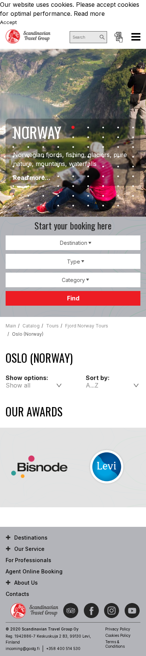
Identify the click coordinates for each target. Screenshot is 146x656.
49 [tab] (58, 176)
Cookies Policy (118, 635)
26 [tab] (118, 147)
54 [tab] (133, 176)
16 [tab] (103, 137)
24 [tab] (88, 147)
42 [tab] (88, 166)
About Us (26, 582)
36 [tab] (133, 157)
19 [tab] (13, 147)
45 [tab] (133, 166)
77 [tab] (88, 206)
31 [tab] (58, 157)
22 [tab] (58, 147)
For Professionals (28, 560)
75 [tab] (58, 206)
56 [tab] (28, 186)
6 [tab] (88, 127)
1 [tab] (13, 127)
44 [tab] (118, 166)
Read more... (32, 177)
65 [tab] (28, 196)
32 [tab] (73, 157)
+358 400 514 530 (63, 648)
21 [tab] (43, 147)
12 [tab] (43, 137)
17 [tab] (118, 137)
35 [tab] (118, 157)
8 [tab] (118, 127)
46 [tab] (13, 176)
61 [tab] (103, 186)
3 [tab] (43, 127)
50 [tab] (73, 176)
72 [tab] (133, 196)
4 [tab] (58, 127)
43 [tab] (103, 166)
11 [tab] (28, 137)
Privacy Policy (117, 629)
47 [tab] (28, 176)
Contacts (17, 594)
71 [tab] (118, 196)
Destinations (31, 537)
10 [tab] (13, 137)
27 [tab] (133, 147)
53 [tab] (118, 176)
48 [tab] (43, 176)
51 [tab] (88, 176)
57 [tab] (43, 186)
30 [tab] (43, 157)
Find (73, 298)
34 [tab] (103, 157)
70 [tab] (103, 196)
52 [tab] (103, 176)
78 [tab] (103, 206)
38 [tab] (28, 166)
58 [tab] (58, 186)
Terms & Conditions (115, 643)
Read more (89, 13)
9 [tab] (133, 127)
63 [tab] (133, 186)
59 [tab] (73, 186)
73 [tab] (28, 206)
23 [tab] (73, 147)
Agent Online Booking (118, 37)
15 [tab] (88, 137)
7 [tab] (103, 127)
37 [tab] (13, 166)
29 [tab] (28, 157)
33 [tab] (88, 157)
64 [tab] (13, 196)
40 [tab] (58, 166)
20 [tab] (28, 147)
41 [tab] (73, 166)
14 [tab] (73, 137)
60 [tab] (88, 186)
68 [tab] (73, 196)
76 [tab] (73, 206)
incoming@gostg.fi (23, 648)
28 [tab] (13, 157)
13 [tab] (58, 137)
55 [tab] (13, 186)
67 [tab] (58, 196)
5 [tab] (73, 127)
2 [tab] (28, 127)
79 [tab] (118, 206)
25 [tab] (103, 147)
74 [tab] (43, 206)
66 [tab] (43, 196)
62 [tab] (118, 186)
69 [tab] (88, 196)
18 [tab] (133, 137)
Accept (8, 22)
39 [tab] (43, 166)
